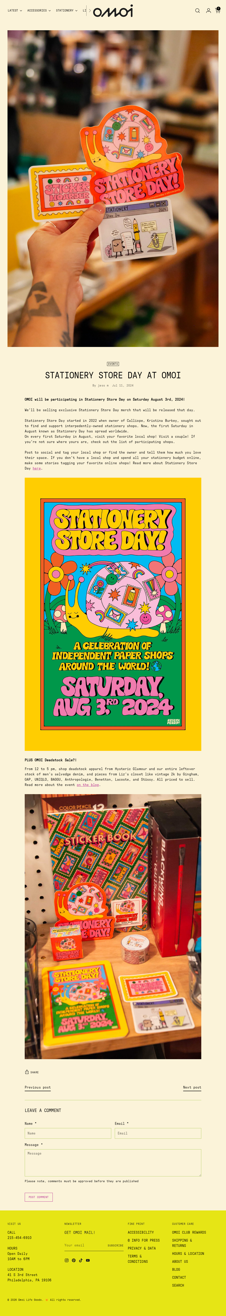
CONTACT (179, 1277)
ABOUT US (180, 1261)
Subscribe (115, 1245)
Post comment (39, 1197)
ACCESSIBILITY (141, 1232)
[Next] (90, 10)
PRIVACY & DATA (142, 1248)
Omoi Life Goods (30, 1300)
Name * (31, 1123)
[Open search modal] (197, 10)
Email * (122, 1123)
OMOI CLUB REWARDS (189, 1232)
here (37, 468)
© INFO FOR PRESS (144, 1240)
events (113, 364)
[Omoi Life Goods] (113, 10)
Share (34, 1072)
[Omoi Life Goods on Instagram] (67, 1261)
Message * (34, 1145)
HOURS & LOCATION (188, 1253)
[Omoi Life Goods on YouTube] (88, 1261)
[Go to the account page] (206, 10)
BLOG (176, 1269)
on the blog (88, 785)
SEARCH (178, 1285)
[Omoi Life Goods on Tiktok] (81, 1261)
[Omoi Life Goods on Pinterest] (74, 1261)
